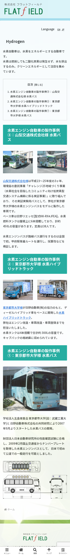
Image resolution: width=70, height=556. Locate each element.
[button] (62, 524)
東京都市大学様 (13, 307)
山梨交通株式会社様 (15, 181)
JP (63, 29)
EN (58, 29)
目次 (30, 84)
